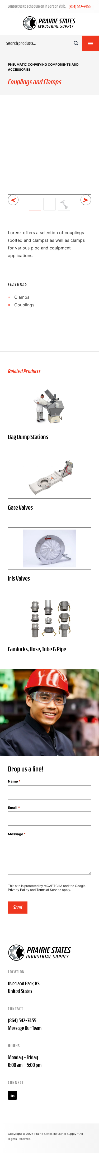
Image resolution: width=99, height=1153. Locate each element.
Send (17, 907)
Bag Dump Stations (28, 437)
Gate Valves (20, 507)
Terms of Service (48, 890)
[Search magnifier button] (76, 43)
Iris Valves (19, 578)
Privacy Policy (18, 890)
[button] (90, 43)
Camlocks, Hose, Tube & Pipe (37, 649)
